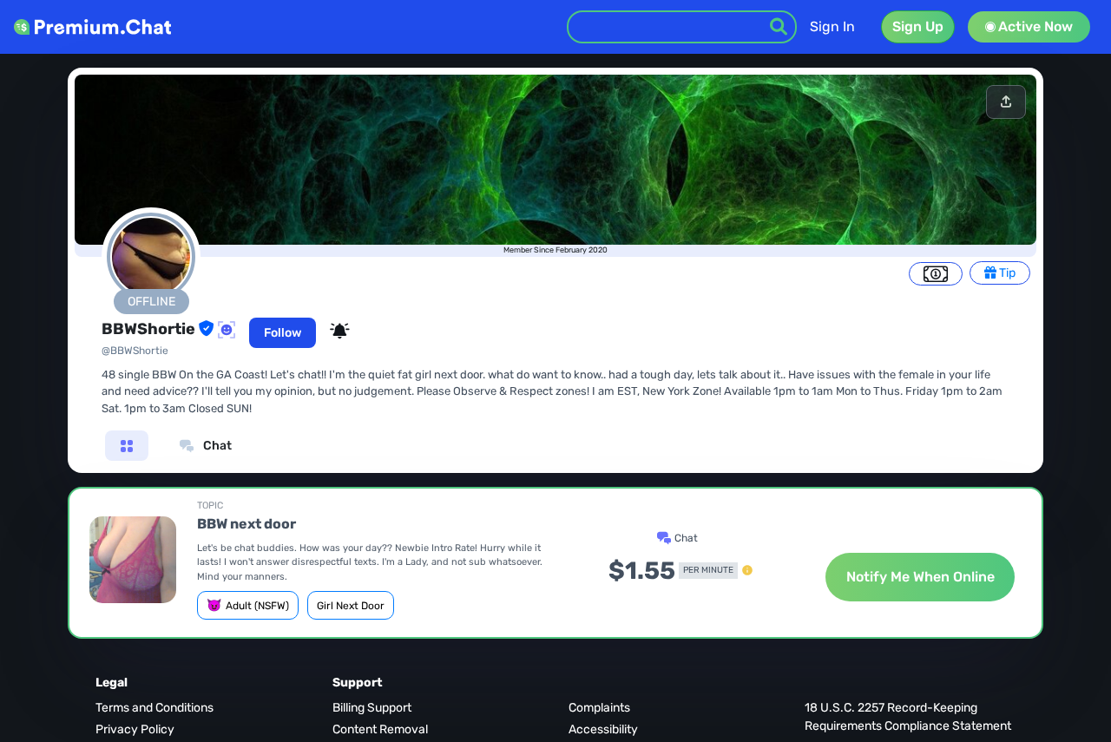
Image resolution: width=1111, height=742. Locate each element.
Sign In (832, 26)
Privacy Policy (134, 729)
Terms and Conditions (154, 707)
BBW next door (246, 523)
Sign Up (917, 26)
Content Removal (380, 729)
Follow (282, 332)
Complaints (599, 707)
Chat (216, 445)
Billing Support (371, 707)
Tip (1006, 273)
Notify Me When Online (920, 576)
